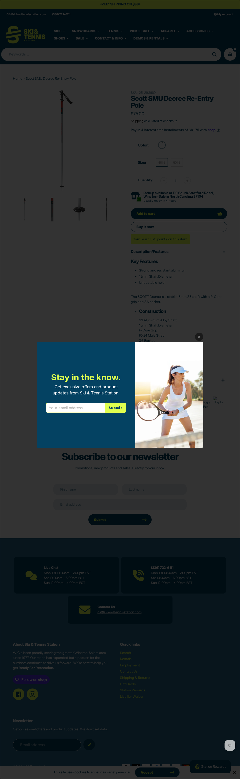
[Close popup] (199, 337)
